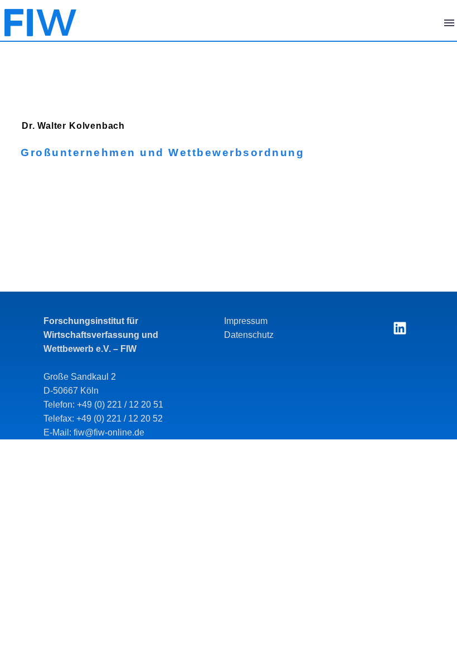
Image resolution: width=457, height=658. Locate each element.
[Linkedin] (400, 328)
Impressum (246, 321)
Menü (449, 22)
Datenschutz (249, 335)
